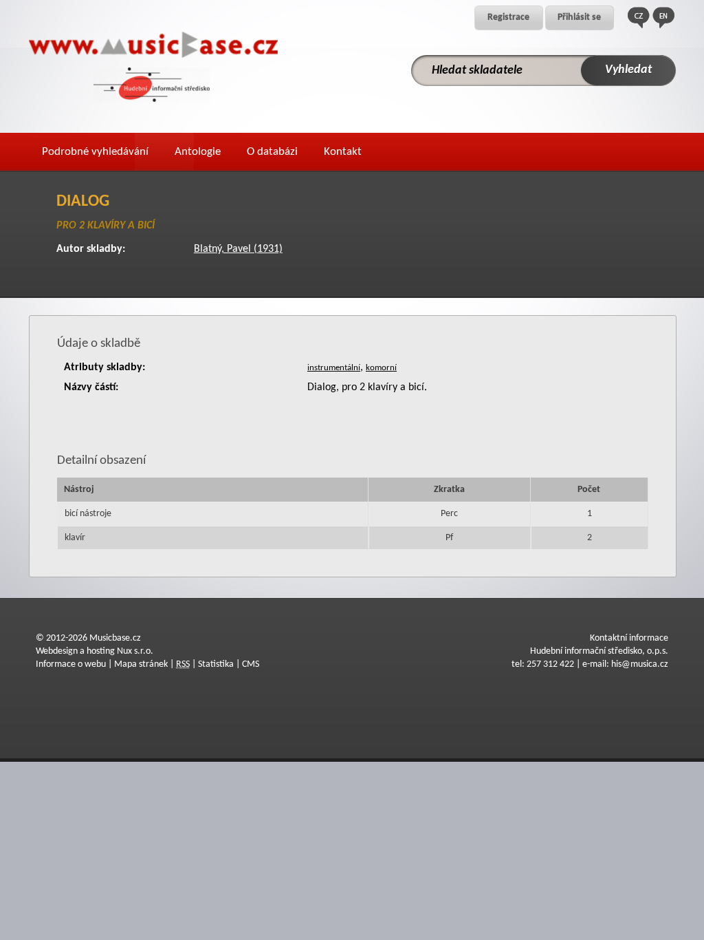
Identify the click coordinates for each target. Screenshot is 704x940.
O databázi (272, 152)
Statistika (216, 664)
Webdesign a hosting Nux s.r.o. (94, 651)
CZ (639, 17)
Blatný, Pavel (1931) (238, 249)
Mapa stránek (141, 664)
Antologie (198, 152)
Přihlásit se (579, 17)
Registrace (508, 17)
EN (663, 17)
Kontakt (343, 152)
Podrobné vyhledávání (95, 152)
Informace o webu (71, 664)
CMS (250, 664)
